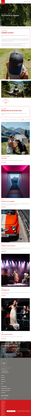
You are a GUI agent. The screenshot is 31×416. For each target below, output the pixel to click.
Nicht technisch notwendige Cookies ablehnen (23, 411)
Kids (2, 383)
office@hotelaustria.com (5, 372)
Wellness (3, 379)
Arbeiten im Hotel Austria (5, 388)
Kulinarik (3, 377)
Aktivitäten (3, 381)
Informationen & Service (5, 390)
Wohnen (2, 375)
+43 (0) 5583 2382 (4, 371)
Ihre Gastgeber (4, 386)
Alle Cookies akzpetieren (11, 411)
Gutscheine (3, 392)
